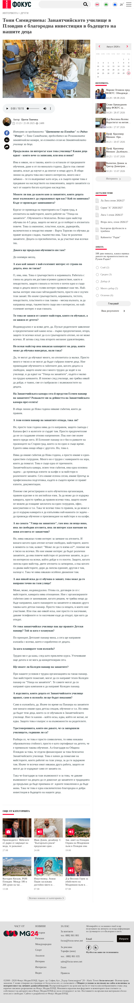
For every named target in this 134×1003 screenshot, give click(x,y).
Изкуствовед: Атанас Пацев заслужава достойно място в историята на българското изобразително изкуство (47, 882)
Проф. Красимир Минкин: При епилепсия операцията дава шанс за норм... (118, 136)
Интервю (40, 961)
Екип (63, 967)
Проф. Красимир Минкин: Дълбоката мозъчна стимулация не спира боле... (118, 150)
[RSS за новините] (95, 947)
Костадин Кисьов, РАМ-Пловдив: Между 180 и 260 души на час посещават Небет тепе (15, 882)
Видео (38, 973)
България (40, 932)
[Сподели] (6, 146)
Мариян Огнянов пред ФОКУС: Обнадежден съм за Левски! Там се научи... (118, 92)
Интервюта (101, 83)
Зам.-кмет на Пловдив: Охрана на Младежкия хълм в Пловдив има (77, 843)
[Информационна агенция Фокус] (88, 947)
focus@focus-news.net (72, 940)
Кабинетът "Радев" (110, 237)
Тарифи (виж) (68, 951)
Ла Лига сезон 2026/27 (113, 200)
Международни (43, 944)
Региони (39, 938)
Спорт (38, 950)
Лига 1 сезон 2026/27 (112, 215)
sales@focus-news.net (71, 961)
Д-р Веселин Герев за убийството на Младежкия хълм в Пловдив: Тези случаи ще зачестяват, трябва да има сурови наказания (78, 882)
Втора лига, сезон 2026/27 (114, 222)
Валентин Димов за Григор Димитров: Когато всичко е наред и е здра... (117, 165)
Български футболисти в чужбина (113, 229)
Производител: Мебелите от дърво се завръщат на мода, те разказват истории (16, 843)
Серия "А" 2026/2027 (112, 207)
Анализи (39, 955)
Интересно (40, 967)
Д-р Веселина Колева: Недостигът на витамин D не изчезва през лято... (118, 121)
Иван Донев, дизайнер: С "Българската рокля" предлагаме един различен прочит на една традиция (47, 843)
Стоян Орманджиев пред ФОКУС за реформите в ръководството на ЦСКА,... (116, 106)
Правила (65, 973)
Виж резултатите (110, 311)
